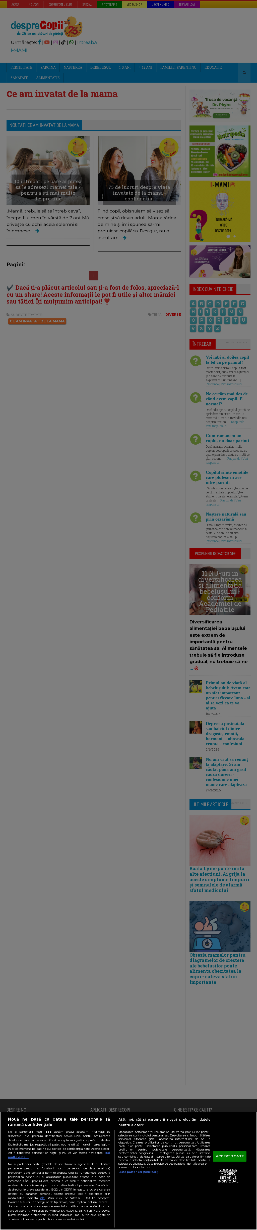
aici (42, 1198)
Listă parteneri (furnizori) (138, 1172)
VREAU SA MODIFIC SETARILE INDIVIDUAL (228, 1175)
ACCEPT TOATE (230, 1156)
